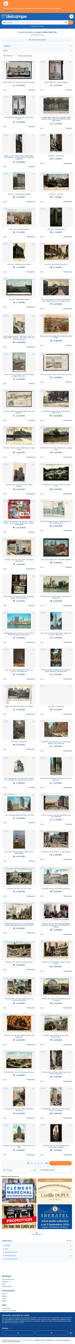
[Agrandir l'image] (19, 70)
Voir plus (5, 1328)
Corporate (5, 1281)
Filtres (6, 50)
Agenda (4, 1296)
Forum (4, 1298)
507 (47, 1163)
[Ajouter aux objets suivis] (33, 62)
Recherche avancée (37, 26)
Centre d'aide (6, 1308)
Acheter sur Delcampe (9, 1310)
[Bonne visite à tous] (19, 1190)
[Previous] (14, 1163)
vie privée (59, 1340)
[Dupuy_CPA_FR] (55, 1190)
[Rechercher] (71, 22)
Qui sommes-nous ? (8, 1279)
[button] (66, 22)
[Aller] (34, 1170)
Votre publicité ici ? (37, 1234)
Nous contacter (7, 1286)
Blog (3, 1294)
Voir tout (68, 1240)
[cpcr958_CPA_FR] (19, 1216)
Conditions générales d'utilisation (44, 1340)
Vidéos (4, 1301)
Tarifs (3, 1284)
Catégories (7, 46)
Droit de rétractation (14, 1341)
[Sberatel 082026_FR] (55, 1216)
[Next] (60, 1163)
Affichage (9, 56)
